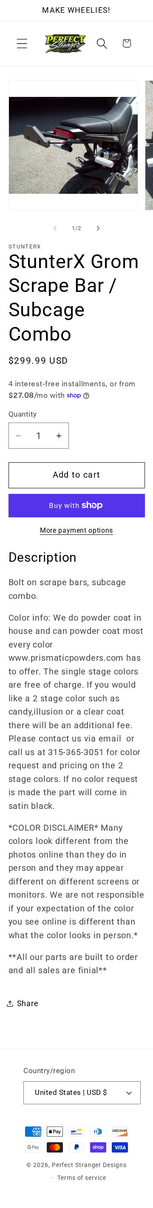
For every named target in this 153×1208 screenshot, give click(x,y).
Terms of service (81, 1177)
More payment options (76, 530)
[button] (22, 43)
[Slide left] (54, 228)
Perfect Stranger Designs (89, 1164)
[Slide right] (98, 228)
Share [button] (28, 1003)
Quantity (22, 414)
